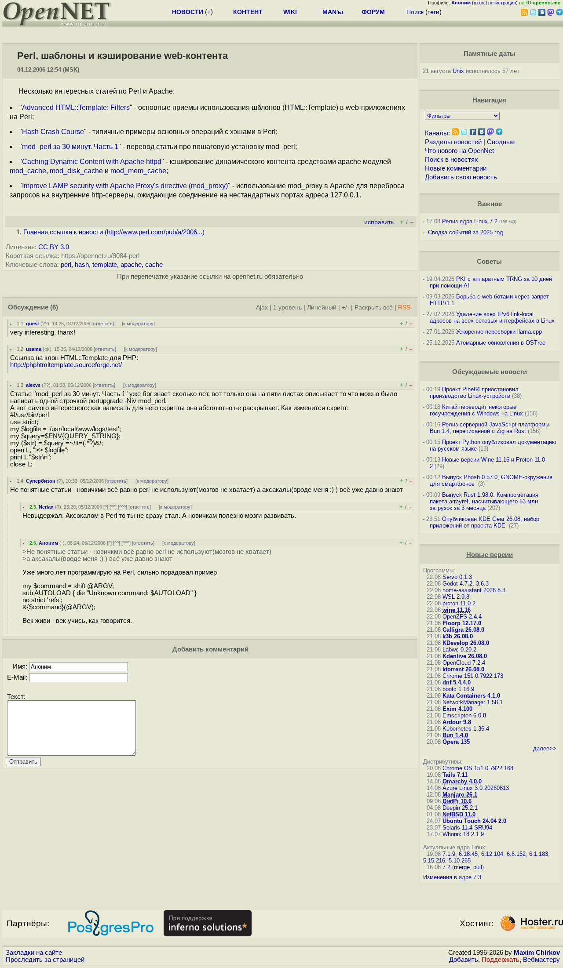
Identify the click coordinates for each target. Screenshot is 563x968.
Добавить (463, 959)
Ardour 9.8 (456, 722)
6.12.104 (492, 854)
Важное (489, 203)
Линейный (321, 307)
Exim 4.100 (457, 709)
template (104, 264)
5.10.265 (460, 860)
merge (462, 867)
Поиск (415, 11)
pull (477, 867)
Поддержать (500, 959)
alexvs (33, 385)
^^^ (122, 506)
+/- (345, 307)
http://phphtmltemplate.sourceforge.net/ (66, 364)
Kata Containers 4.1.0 (471, 695)
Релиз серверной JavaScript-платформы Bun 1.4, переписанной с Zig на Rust (489, 427)
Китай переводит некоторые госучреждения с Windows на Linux (476, 410)
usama (33, 349)
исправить (379, 222)
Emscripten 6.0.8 (464, 715)
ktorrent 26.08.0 (463, 669)
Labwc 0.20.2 (459, 649)
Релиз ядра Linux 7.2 (469, 221)
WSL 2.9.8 (455, 596)
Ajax (262, 307)
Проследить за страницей (45, 959)
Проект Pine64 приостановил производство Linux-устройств (474, 392)
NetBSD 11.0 (458, 814)
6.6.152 (516, 854)
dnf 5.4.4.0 (456, 682)
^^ (113, 506)
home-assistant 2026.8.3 (473, 590)
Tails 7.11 (455, 774)
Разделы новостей (453, 142)
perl (66, 264)
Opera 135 (456, 742)
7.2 (446, 867)
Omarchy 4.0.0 (462, 781)
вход (479, 2)
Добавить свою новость (461, 177)
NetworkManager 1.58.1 (472, 702)
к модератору (138, 323)
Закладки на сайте (34, 952)
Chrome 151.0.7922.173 (472, 676)
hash (82, 264)
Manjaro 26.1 (459, 794)
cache (154, 264)
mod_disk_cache (76, 171)
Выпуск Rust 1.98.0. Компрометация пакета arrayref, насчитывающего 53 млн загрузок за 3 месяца (484, 501)
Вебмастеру (541, 959)
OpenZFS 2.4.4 (462, 616)
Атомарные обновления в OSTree (500, 342)
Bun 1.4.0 (455, 735)
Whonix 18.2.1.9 (463, 834)
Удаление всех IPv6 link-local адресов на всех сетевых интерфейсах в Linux (492, 317)
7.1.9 (448, 854)
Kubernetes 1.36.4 (465, 728)
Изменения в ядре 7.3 (452, 877)
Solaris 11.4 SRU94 (467, 827)
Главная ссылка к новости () (114, 232)
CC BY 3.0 (53, 247)
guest (32, 323)
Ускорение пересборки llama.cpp (499, 331)
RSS (404, 307)
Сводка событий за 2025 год (465, 232)
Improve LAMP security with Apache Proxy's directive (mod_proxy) (125, 185)
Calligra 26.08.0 (463, 629)
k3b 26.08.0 (457, 636)
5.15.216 (434, 860)
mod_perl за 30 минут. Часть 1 (70, 146)
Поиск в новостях (451, 159)
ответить (103, 323)
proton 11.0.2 (458, 603)
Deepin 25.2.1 (460, 807)
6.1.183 (538, 854)
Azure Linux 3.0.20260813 (475, 788)
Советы (489, 261)
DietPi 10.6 (457, 801)
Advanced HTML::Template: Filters (76, 107)
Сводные (501, 142)
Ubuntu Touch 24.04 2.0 (474, 821)
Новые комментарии (455, 168)
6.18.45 (468, 854)
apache (131, 264)
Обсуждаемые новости (489, 371)
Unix (458, 71)
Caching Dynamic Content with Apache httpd (91, 161)
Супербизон (40, 481)
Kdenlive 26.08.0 (464, 656)
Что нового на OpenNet (459, 150)
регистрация (502, 2)
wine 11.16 (456, 610)
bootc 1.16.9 (458, 689)
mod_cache (28, 171)
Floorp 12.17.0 (461, 623)
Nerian (46, 506)
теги (433, 11)
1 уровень (287, 307)
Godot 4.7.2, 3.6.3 (465, 583)
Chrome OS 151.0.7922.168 (477, 768)
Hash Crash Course (53, 131)
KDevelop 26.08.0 (465, 643)
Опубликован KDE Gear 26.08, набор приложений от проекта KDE (484, 522)
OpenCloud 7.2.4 (463, 662)
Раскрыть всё (374, 307)
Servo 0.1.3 (457, 577)
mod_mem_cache (138, 171)
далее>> (544, 748)
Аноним (48, 543)
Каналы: (437, 133)
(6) (54, 307)
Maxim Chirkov (537, 952)
